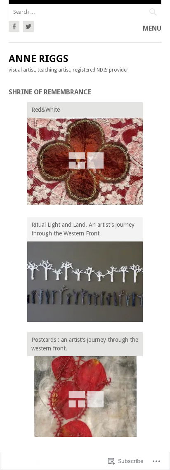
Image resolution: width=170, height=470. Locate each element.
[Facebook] (15, 25)
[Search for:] (85, 12)
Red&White (45, 109)
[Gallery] (85, 161)
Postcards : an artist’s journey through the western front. (84, 344)
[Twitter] (27, 25)
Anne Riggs (38, 59)
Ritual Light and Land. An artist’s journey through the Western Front (83, 229)
